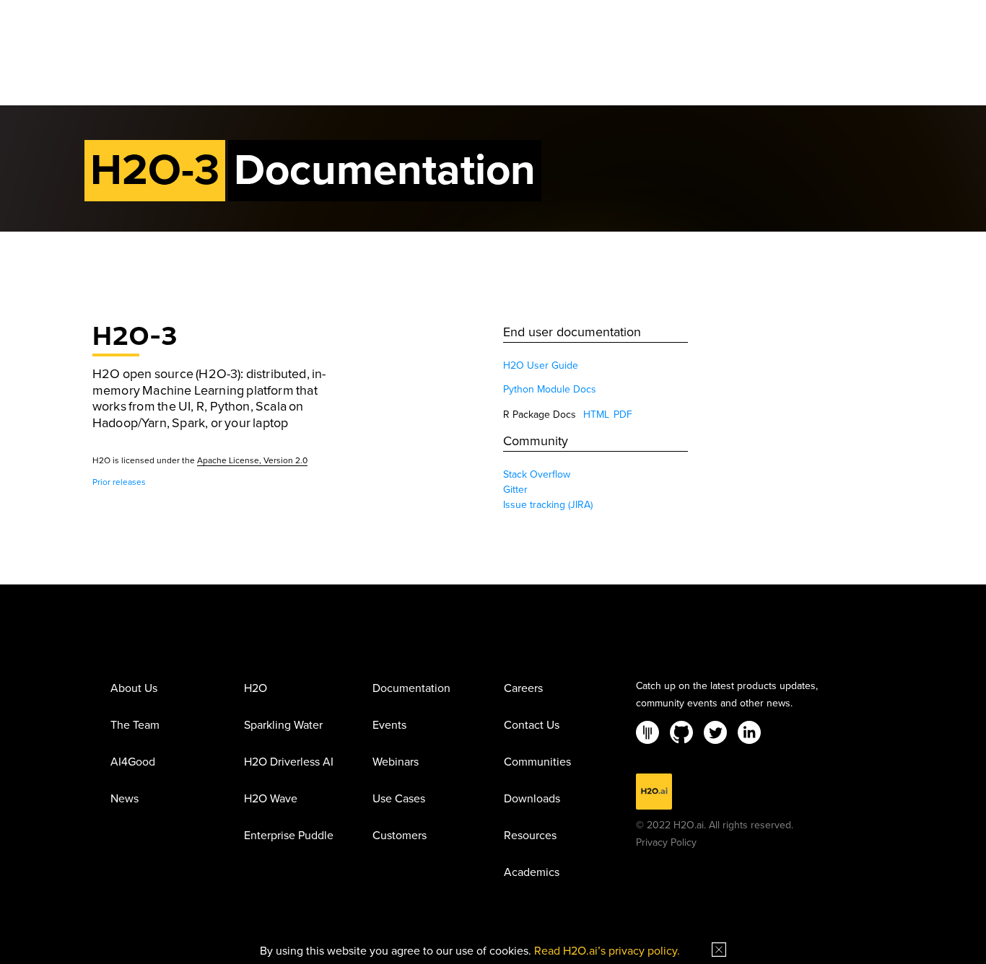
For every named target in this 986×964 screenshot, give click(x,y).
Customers (399, 836)
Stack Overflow (536, 474)
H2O (255, 689)
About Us (133, 689)
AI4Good (132, 762)
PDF (623, 414)
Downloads (532, 799)
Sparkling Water (283, 725)
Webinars (395, 762)
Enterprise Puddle (288, 836)
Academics (531, 873)
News (124, 799)
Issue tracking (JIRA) (548, 505)
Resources (530, 836)
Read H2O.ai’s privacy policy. (607, 951)
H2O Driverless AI (288, 762)
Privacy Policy (666, 842)
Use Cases (398, 799)
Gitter (515, 489)
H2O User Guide (540, 365)
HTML (596, 414)
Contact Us (531, 725)
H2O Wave (270, 799)
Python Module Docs (549, 389)
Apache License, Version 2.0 (252, 460)
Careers (523, 689)
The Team (135, 725)
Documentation (411, 689)
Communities (537, 762)
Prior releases (119, 482)
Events (389, 725)
